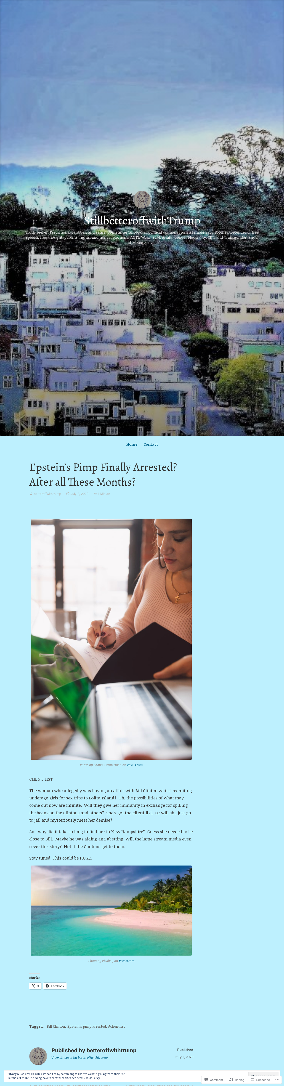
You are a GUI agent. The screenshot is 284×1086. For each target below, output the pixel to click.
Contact (151, 444)
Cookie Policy (92, 1078)
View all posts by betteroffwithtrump (79, 1057)
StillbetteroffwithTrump (142, 220)
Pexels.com (135, 765)
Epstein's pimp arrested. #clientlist (96, 1026)
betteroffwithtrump (47, 494)
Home (132, 444)
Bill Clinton (56, 1026)
